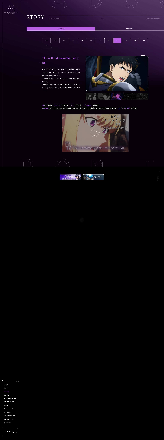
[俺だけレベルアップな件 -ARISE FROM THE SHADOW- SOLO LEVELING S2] (11, 9)
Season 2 (61, 28)
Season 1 (129, 28)
